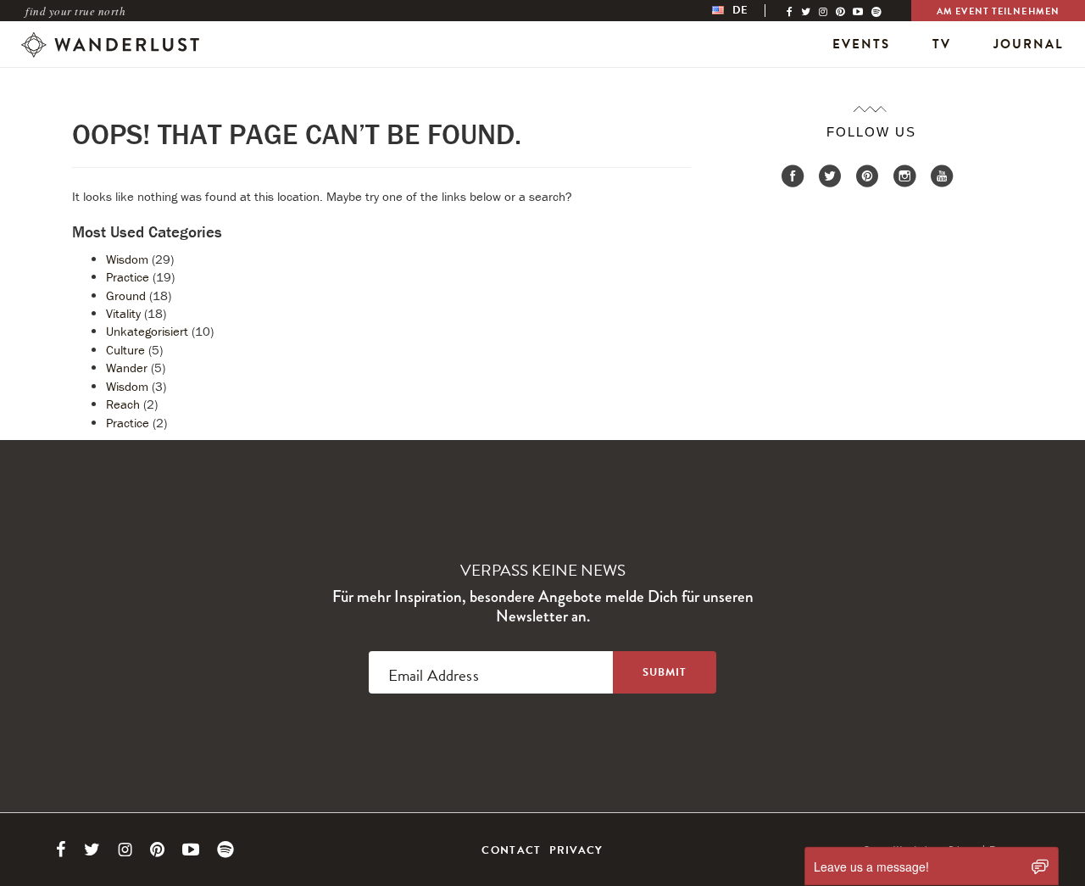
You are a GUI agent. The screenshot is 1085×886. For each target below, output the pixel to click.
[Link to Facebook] (61, 849)
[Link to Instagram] (125, 849)
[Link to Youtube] (190, 849)
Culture (125, 350)
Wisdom (127, 259)
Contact (511, 850)
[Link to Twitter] (92, 849)
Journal (1028, 44)
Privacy (576, 850)
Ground (126, 295)
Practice (127, 277)
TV (941, 44)
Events (861, 44)
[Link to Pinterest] (157, 849)
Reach (123, 404)
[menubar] (747, 10)
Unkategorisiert (147, 331)
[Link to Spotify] (225, 849)
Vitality (123, 313)
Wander (126, 367)
